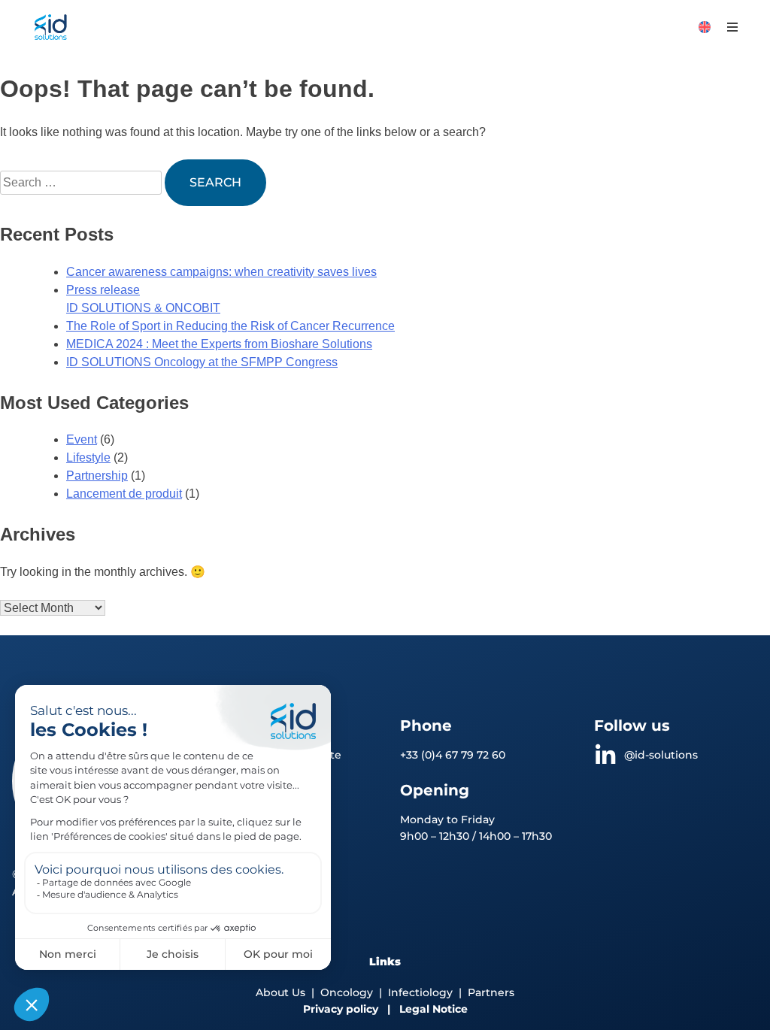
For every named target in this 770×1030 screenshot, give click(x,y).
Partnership (97, 475)
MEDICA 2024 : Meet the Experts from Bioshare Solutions (219, 344)
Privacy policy (340, 1009)
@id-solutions (661, 755)
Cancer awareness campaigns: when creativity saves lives (221, 271)
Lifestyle (88, 457)
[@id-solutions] (605, 755)
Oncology (346, 992)
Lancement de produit (124, 493)
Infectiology (420, 992)
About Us (280, 992)
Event (81, 439)
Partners (491, 992)
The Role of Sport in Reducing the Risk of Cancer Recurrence (230, 326)
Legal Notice (433, 1009)
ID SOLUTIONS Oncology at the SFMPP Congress (202, 362)
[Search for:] (82, 182)
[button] (733, 27)
